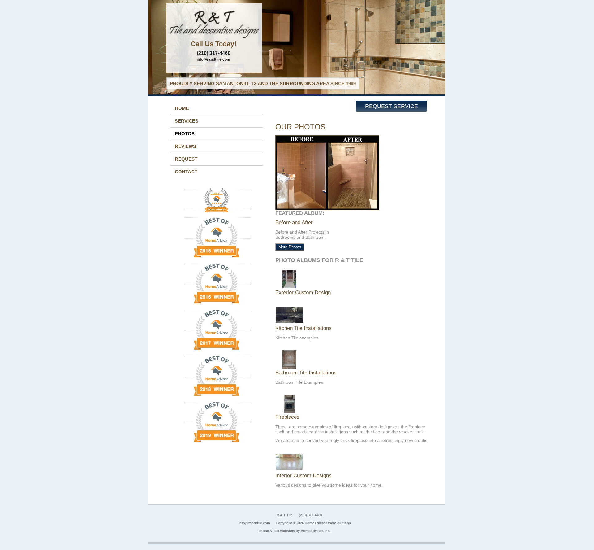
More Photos (289, 247)
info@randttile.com (213, 59)
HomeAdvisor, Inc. (315, 531)
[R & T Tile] (214, 23)
